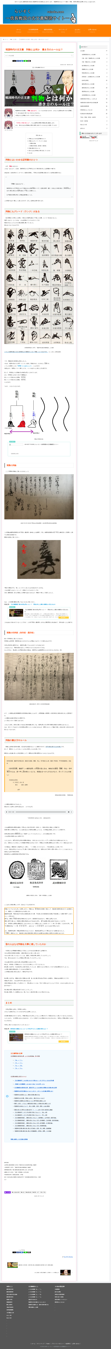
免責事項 (68, 1343)
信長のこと (10, 1286)
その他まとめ (10, 1312)
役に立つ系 (9, 1317)
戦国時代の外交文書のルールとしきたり (37, 1302)
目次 (37, 135)
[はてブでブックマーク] (21, 61)
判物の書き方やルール (34, 148)
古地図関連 (57, 1289)
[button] (71, 56)
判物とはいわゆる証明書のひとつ (37, 138)
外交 (23, 1192)
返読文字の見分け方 (33, 1299)
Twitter (48, 1343)
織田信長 (29, 1192)
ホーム (33, 1343)
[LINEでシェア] (25, 61)
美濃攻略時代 (9, 1302)
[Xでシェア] (14, 61)
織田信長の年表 (10, 1289)
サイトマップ (40, 1343)
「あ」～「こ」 (18, 1060)
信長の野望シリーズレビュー (61, 1299)
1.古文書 (8, 1192)
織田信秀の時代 (10, 1296)
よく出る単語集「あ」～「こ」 (35, 1289)
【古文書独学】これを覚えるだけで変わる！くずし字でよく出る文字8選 (34, 1080)
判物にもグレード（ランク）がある (38, 141)
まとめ (30, 153)
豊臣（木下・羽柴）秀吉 (40, 1192)
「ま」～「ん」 (18, 1068)
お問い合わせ (76, 1343)
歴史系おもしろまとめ (59, 1302)
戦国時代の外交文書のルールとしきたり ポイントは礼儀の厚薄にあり (33, 1091)
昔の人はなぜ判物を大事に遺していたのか (39, 150)
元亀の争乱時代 (10, 1307)
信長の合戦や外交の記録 (12, 1294)
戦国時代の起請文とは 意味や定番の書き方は (39, 1304)
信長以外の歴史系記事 (59, 1294)
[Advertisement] (39, 1209)
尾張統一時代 (9, 1299)
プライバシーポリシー (58, 1343)
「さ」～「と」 (18, 1063)
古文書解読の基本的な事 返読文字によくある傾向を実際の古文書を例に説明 (35, 1087)
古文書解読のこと (33, 1286)
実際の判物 (33, 143)
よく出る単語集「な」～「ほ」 (35, 1294)
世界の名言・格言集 (59, 1296)
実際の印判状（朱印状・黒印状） (38, 145)
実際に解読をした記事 (33, 1307)
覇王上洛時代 (9, 1304)
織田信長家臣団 (10, 1291)
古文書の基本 (16, 1192)
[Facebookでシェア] (18, 61)
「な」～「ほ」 (18, 1065)
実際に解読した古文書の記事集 (19, 1139)
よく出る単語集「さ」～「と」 (35, 1291)
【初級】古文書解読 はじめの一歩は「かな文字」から (29, 1084)
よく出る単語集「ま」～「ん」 (35, 1296)
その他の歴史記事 (60, 1286)
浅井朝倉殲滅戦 (10, 1309)
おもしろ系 (9, 1315)
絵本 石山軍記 (58, 1291)
